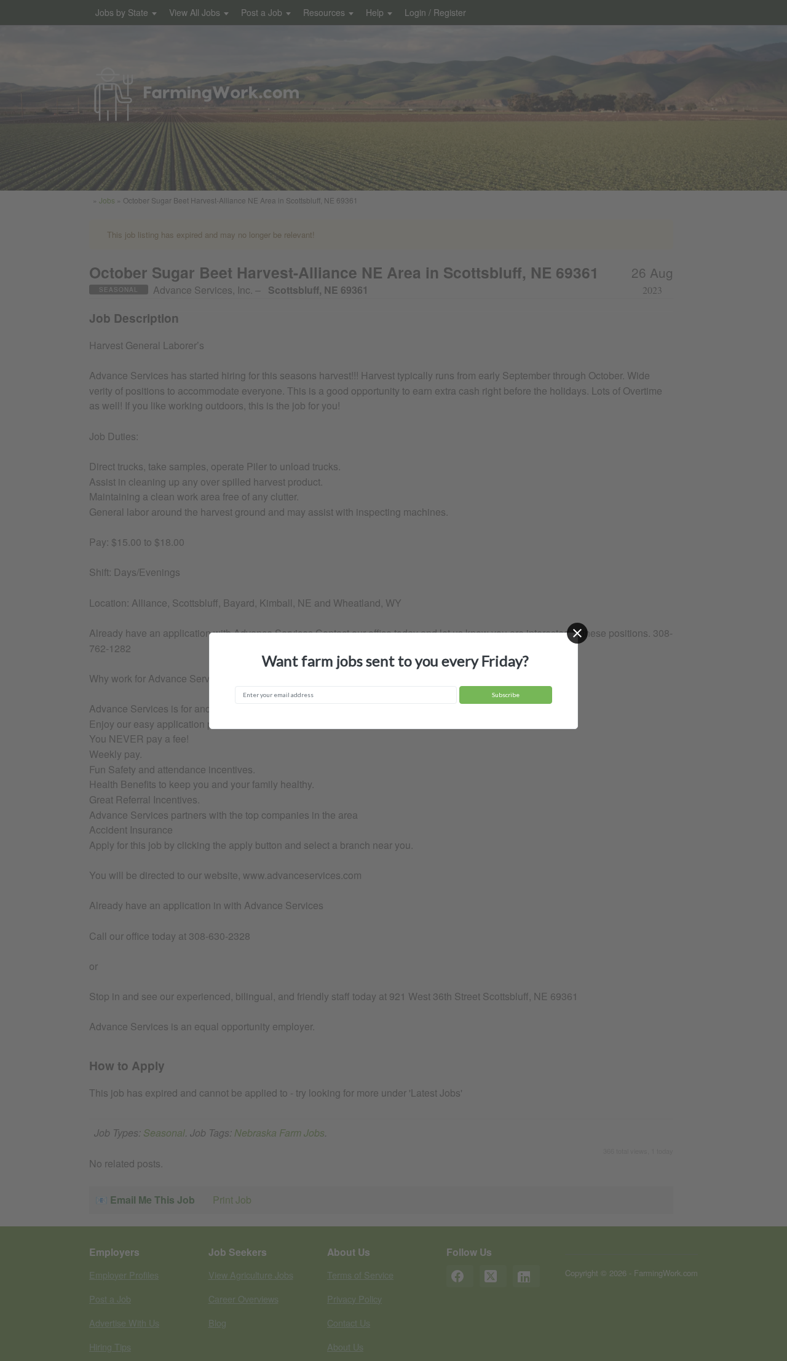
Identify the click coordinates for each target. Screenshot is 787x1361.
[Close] (577, 633)
